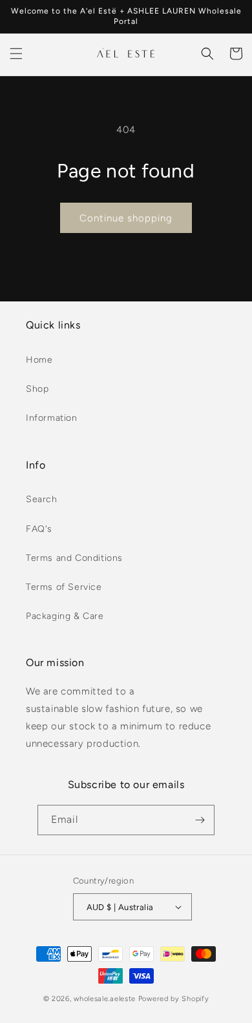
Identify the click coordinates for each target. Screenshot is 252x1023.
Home (39, 359)
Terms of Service (64, 587)
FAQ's (39, 528)
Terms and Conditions (74, 557)
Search (42, 499)
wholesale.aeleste (105, 999)
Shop (37, 388)
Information (52, 417)
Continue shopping (126, 218)
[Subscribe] (199, 820)
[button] (16, 53)
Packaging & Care (65, 616)
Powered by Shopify (173, 999)
